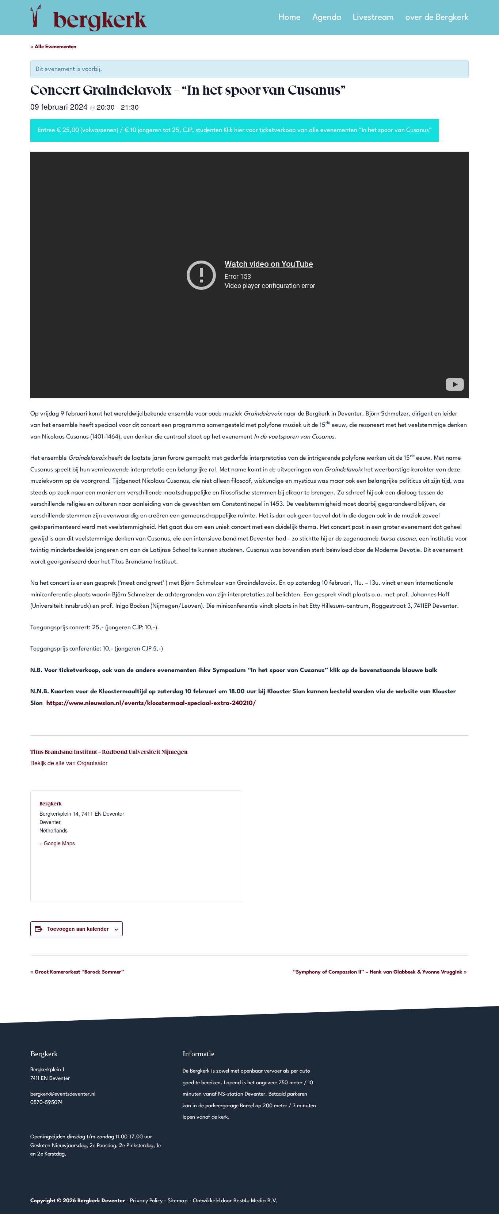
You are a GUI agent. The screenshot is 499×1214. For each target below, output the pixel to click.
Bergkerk (50, 804)
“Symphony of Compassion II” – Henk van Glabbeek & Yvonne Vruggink (380, 972)
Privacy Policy (146, 1201)
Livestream (373, 17)
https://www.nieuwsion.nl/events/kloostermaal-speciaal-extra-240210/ (151, 703)
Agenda (326, 17)
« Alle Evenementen (53, 46)
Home (290, 17)
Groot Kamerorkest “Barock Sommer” (77, 972)
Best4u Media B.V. (255, 1201)
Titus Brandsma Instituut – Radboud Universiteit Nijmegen (109, 752)
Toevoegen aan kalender (77, 928)
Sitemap (178, 1201)
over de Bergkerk (437, 17)
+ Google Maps (57, 843)
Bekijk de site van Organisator (68, 763)
